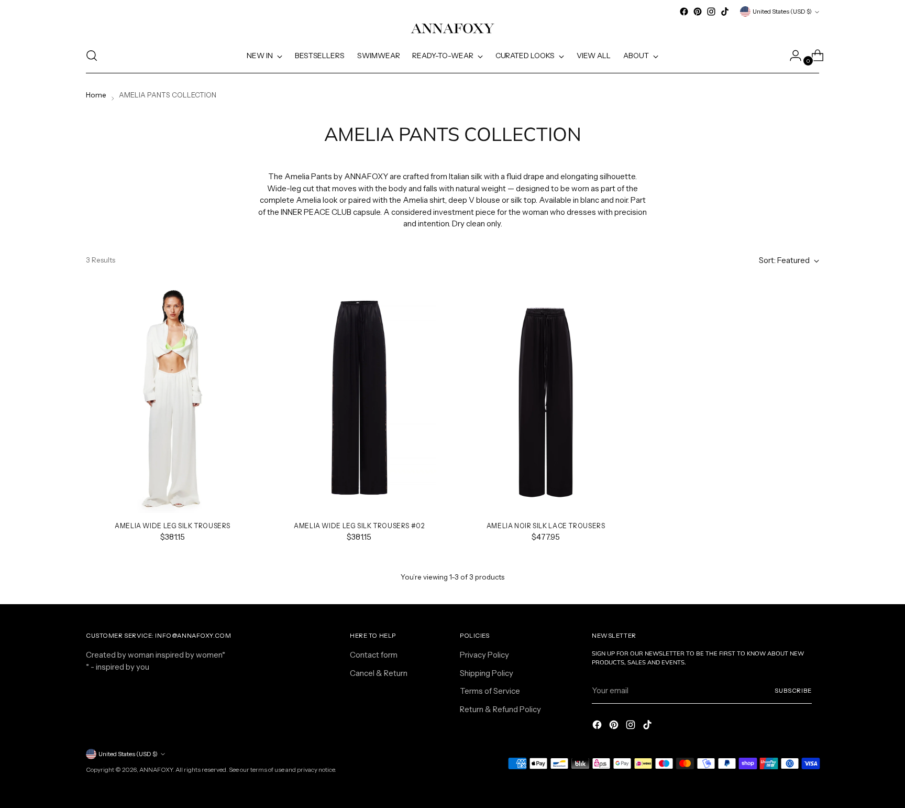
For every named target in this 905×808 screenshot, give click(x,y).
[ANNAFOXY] (452, 28)
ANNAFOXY (156, 769)
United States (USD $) (782, 11)
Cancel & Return (378, 673)
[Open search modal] (91, 55)
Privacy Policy (484, 655)
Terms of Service (490, 691)
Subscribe (793, 690)
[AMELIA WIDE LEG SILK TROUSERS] (172, 398)
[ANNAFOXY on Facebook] (684, 11)
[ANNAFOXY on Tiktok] (725, 11)
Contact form (374, 655)
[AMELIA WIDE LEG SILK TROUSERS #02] (359, 398)
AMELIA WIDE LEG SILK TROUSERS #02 (359, 526)
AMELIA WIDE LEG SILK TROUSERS (172, 526)
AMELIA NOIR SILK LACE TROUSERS (546, 526)
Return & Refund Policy (500, 709)
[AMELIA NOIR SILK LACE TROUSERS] (545, 398)
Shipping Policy (486, 673)
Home (96, 95)
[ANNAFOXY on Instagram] (711, 11)
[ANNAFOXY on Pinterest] (697, 11)
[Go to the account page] (791, 55)
